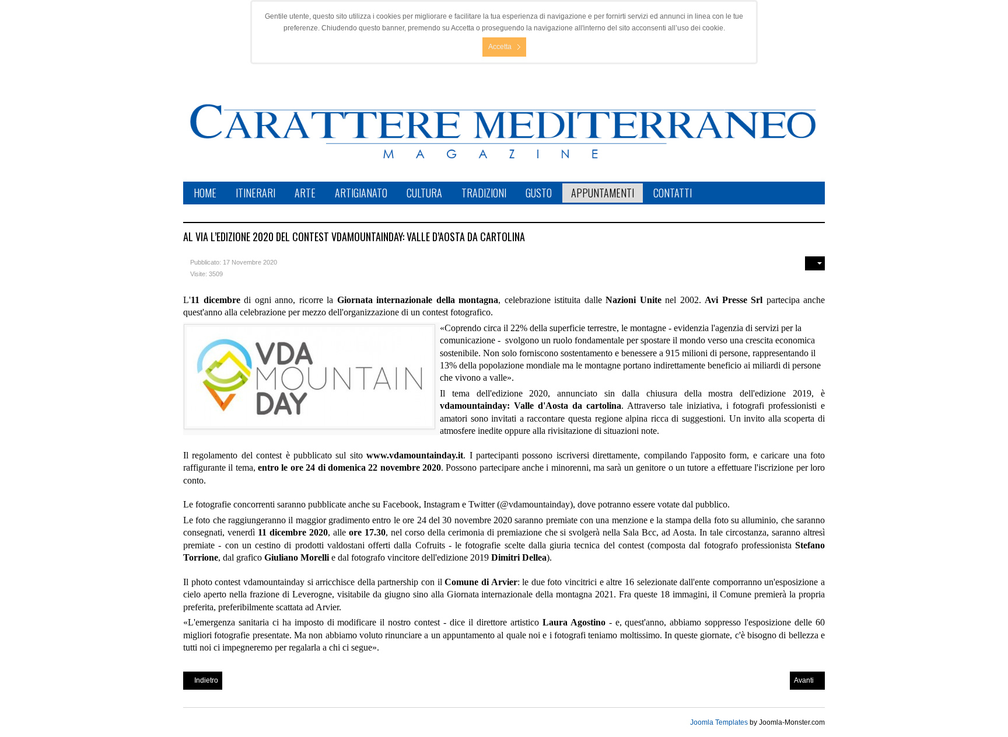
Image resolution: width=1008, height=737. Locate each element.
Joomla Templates (719, 722)
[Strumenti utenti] (815, 263)
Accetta (500, 47)
